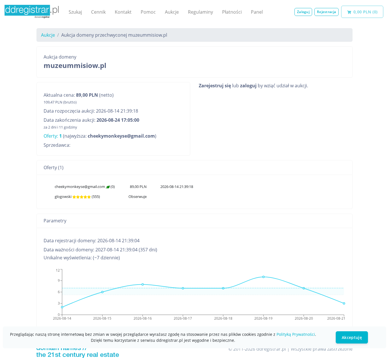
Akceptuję (352, 337)
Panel (257, 12)
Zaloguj (303, 11)
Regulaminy (200, 12)
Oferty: (53, 136)
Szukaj (75, 12)
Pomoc (148, 12)
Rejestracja (326, 11)
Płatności (232, 12)
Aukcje (172, 12)
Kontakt (123, 12)
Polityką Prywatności (296, 334)
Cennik (98, 12)
